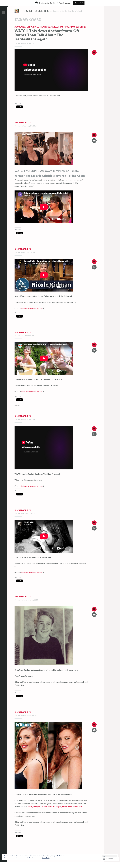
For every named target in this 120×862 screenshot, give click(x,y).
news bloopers (78, 27)
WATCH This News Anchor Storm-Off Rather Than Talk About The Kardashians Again (47, 34)
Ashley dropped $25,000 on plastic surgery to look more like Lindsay (55, 807)
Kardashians (58, 27)
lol (67, 27)
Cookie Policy (46, 858)
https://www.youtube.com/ (32, 308)
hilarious (45, 27)
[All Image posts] (94, 142)
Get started (79, 3)
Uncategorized (23, 122)
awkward (20, 27)
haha (36, 27)
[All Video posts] (94, 269)
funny (29, 27)
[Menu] (3, 12)
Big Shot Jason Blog (36, 11)
